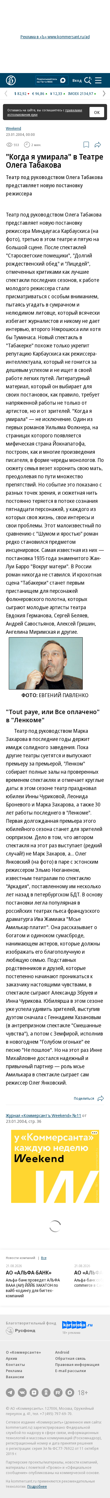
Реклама (14, 1370)
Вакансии (15, 1376)
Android (62, 1352)
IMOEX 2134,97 (80, 93)
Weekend (13, 128)
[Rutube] (58, 1392)
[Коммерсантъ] (11, 80)
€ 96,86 (38, 93)
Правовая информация (77, 1364)
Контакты (15, 1364)
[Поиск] (88, 80)
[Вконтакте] (22, 1392)
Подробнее (37, 1486)
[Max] (69, 1392)
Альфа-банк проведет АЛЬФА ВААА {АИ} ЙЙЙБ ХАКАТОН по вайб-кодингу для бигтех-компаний (33, 1287)
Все (43, 1257)
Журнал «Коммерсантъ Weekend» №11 (43, 1115)
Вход (77, 80)
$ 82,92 (20, 93)
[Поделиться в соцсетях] (97, 144)
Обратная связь (70, 1358)
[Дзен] (34, 1392)
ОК (97, 112)
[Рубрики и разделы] (98, 80)
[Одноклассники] (46, 1392)
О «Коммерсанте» (23, 1352)
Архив (11, 1358)
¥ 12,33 (56, 93)
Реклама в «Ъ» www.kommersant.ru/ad (55, 36)
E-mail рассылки (70, 1370)
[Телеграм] (10, 1392)
